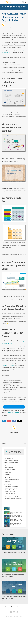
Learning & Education (10, 470)
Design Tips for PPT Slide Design (11, 460)
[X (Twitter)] (19, 421)
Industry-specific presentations (11, 462)
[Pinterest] (9, 421)
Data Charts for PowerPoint (11, 486)
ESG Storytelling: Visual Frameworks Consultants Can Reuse (16, 512)
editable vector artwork (8, 365)
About (6, 606)
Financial (7, 465)
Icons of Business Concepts (11, 489)
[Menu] (25, 2)
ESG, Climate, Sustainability (11, 464)
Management (8, 472)
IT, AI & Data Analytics (10, 469)
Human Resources (9, 467)
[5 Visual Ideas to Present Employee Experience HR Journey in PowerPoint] (14, 588)
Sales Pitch (7, 481)
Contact (11, 606)
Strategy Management (10, 483)
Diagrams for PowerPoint (11, 488)
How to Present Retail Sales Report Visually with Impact (16, 520)
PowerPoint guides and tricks (11, 496)
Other (5, 495)
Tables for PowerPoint (10, 493)
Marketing (7, 474)
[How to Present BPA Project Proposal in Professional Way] (7, 517)
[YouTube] (11, 612)
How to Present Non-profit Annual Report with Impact (15, 524)
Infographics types (6, 27)
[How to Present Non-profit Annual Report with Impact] (7, 525)
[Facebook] (14, 421)
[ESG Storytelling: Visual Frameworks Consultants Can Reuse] (7, 512)
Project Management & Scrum (12, 479)
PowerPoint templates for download (13, 498)
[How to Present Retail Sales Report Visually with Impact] (7, 521)
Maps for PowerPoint (10, 491)
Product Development (10, 477)
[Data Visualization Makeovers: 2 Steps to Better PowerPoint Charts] (7, 508)
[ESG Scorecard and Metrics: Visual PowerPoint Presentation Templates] (14, 565)
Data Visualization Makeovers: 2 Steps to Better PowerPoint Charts (17, 508)
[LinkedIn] (4, 421)
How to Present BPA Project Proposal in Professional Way (16, 516)
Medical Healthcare (9, 476)
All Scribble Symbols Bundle (12, 412)
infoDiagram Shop (19, 606)
